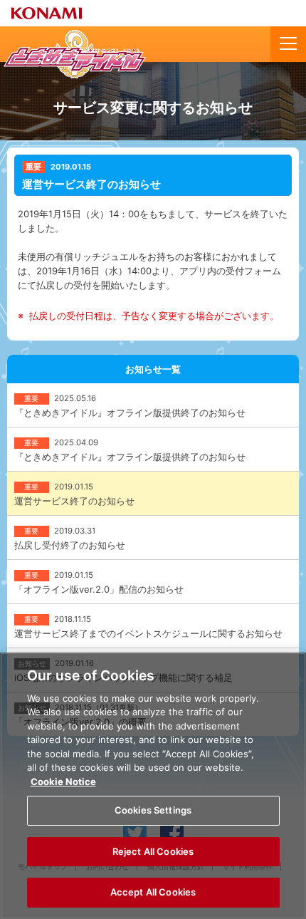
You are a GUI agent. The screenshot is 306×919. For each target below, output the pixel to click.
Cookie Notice (63, 781)
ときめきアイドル (75, 54)
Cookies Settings (153, 810)
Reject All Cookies (153, 851)
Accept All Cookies (153, 892)
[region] (153, 786)
